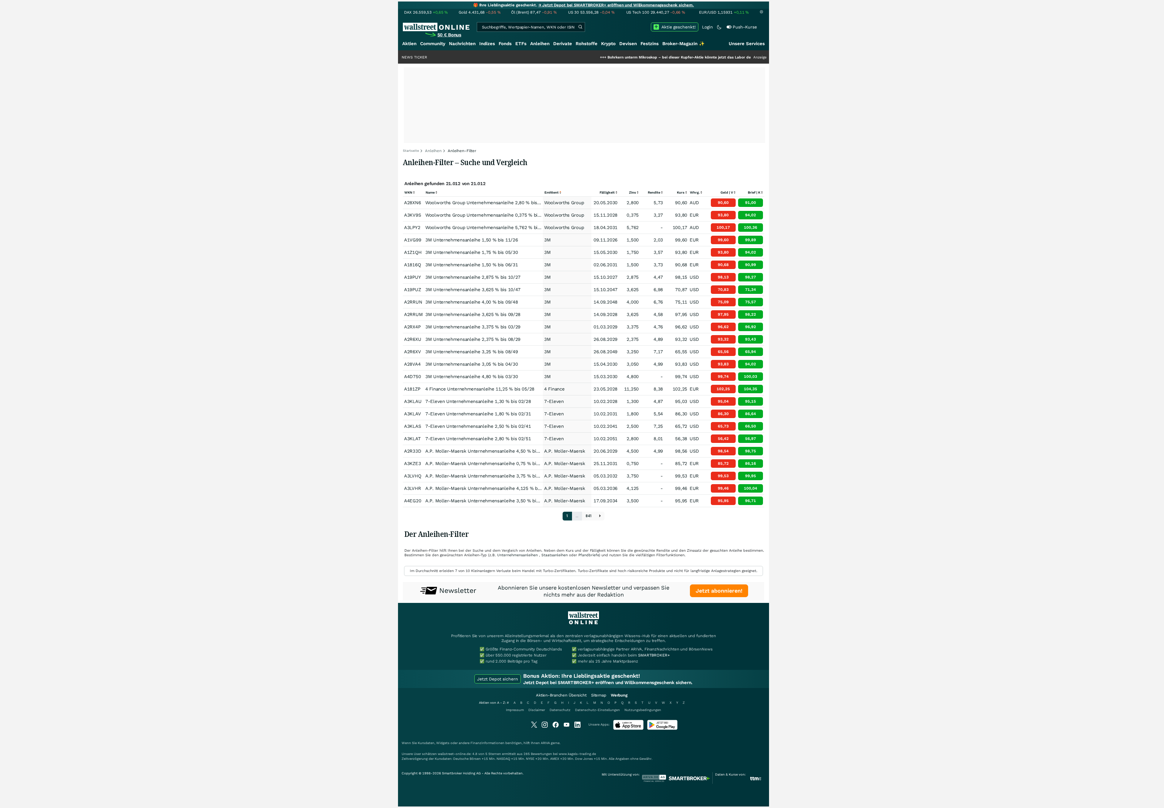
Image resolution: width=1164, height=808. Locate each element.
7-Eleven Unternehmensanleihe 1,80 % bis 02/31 (478, 414)
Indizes (487, 43)
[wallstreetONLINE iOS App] (628, 728)
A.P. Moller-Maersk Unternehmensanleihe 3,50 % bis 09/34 (489, 501)
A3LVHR (412, 488)
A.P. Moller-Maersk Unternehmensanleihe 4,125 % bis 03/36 (490, 488)
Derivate (562, 43)
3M (547, 240)
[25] (600, 516)
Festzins (650, 43)
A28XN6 (412, 202)
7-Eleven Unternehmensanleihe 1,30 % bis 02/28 (478, 401)
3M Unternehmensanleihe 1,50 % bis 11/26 (471, 240)
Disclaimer (536, 710)
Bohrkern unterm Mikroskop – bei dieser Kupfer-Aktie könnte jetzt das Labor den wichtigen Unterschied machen (670, 57)
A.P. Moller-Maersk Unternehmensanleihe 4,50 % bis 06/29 (489, 451)
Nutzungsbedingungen (642, 710)
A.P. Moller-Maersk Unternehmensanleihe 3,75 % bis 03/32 (489, 476)
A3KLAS (412, 426)
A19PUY (412, 277)
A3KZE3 (412, 463)
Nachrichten (462, 43)
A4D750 (412, 376)
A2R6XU (412, 339)
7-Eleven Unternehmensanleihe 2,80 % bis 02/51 (478, 438)
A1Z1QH (412, 252)
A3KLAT (412, 438)
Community (432, 43)
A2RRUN (413, 302)
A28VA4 (412, 364)
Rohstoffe (586, 43)
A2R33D (412, 451)
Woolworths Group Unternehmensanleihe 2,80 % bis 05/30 (488, 202)
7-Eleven (554, 401)
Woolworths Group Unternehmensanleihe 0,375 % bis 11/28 (489, 215)
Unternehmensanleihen (517, 555)
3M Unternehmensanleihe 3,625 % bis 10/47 (472, 289)
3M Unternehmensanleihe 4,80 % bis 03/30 (471, 376)
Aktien (409, 43)
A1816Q (412, 265)
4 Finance (554, 389)
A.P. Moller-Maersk (564, 451)
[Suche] (580, 27)
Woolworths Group (564, 202)
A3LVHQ (412, 476)
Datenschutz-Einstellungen (597, 710)
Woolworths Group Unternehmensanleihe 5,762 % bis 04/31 (489, 227)
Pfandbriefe (588, 555)
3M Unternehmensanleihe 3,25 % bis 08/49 (471, 351)
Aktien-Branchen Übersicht (561, 695)
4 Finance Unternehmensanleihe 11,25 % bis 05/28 (479, 389)
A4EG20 (412, 501)
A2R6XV (412, 351)
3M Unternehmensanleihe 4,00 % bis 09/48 (471, 302)
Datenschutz (560, 710)
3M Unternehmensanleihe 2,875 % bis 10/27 (472, 277)
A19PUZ (412, 289)
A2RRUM (413, 314)
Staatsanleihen (554, 555)
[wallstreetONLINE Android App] (662, 728)
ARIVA (545, 743)
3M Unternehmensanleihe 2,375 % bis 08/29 (472, 339)
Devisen (628, 43)
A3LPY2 (412, 227)
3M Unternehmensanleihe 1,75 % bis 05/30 (471, 252)
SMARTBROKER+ (654, 655)
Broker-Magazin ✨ (683, 43)
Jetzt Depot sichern (497, 679)
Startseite (411, 151)
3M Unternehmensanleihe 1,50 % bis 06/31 (471, 265)
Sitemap (598, 695)
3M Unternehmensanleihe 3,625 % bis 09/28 (472, 314)
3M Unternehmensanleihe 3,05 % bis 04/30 (471, 364)
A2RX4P (412, 327)
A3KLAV (412, 414)
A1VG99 (412, 240)
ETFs (521, 43)
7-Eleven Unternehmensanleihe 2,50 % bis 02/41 (478, 426)
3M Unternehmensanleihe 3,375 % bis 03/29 (472, 327)
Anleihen (540, 43)
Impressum (515, 710)
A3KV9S (412, 215)
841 (589, 516)
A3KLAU (412, 401)
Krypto (608, 43)
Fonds (505, 43)
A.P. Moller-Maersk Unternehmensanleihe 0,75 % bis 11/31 (489, 463)
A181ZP (412, 389)
